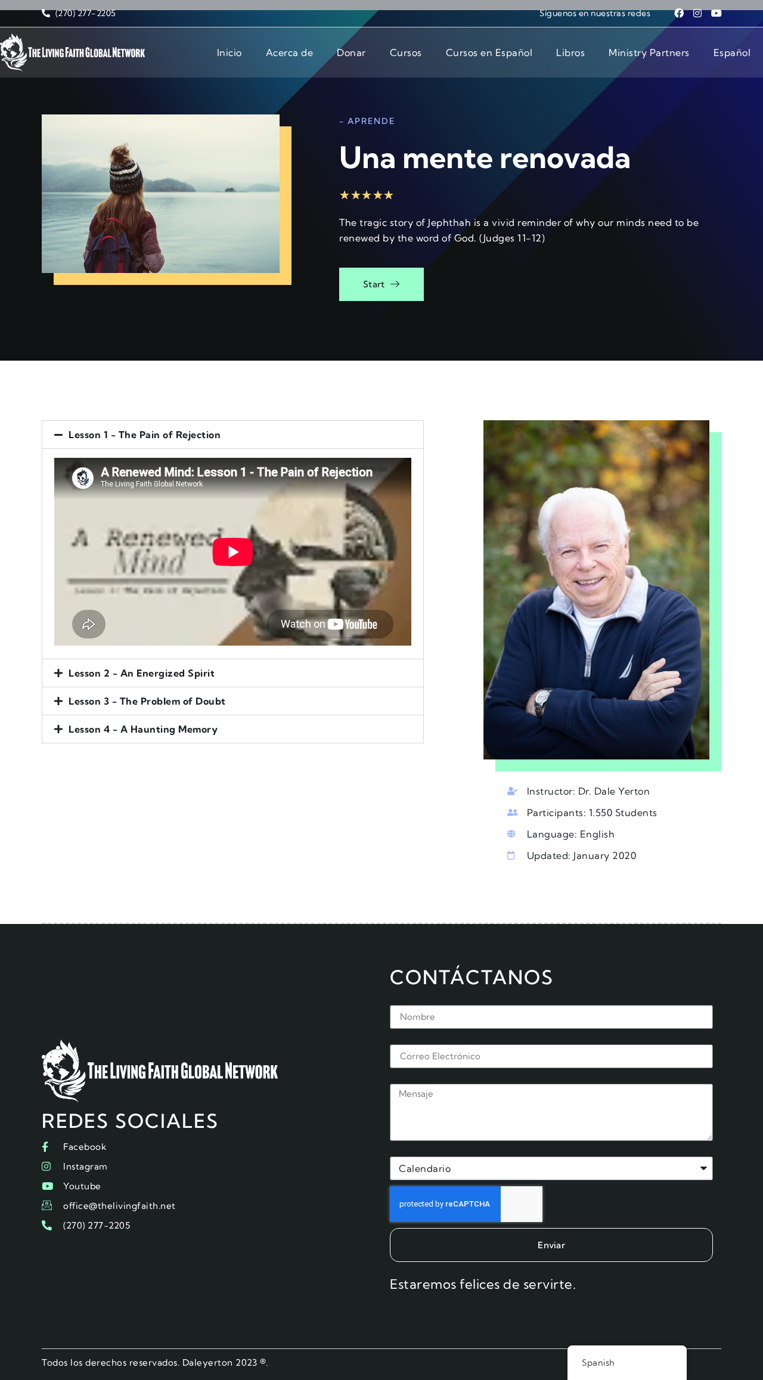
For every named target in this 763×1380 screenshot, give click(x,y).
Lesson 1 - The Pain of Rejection (145, 435)
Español (732, 52)
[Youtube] (716, 13)
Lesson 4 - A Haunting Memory (143, 729)
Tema (402, 1151)
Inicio (229, 52)
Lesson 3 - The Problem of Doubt (147, 701)
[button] (232, 434)
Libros (570, 52)
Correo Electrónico (433, 1039)
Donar (351, 52)
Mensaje (409, 1079)
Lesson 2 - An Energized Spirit (142, 673)
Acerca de (290, 52)
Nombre (409, 1000)
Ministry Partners (649, 52)
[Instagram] (698, 13)
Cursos (406, 52)
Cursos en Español (489, 52)
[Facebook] (679, 13)
